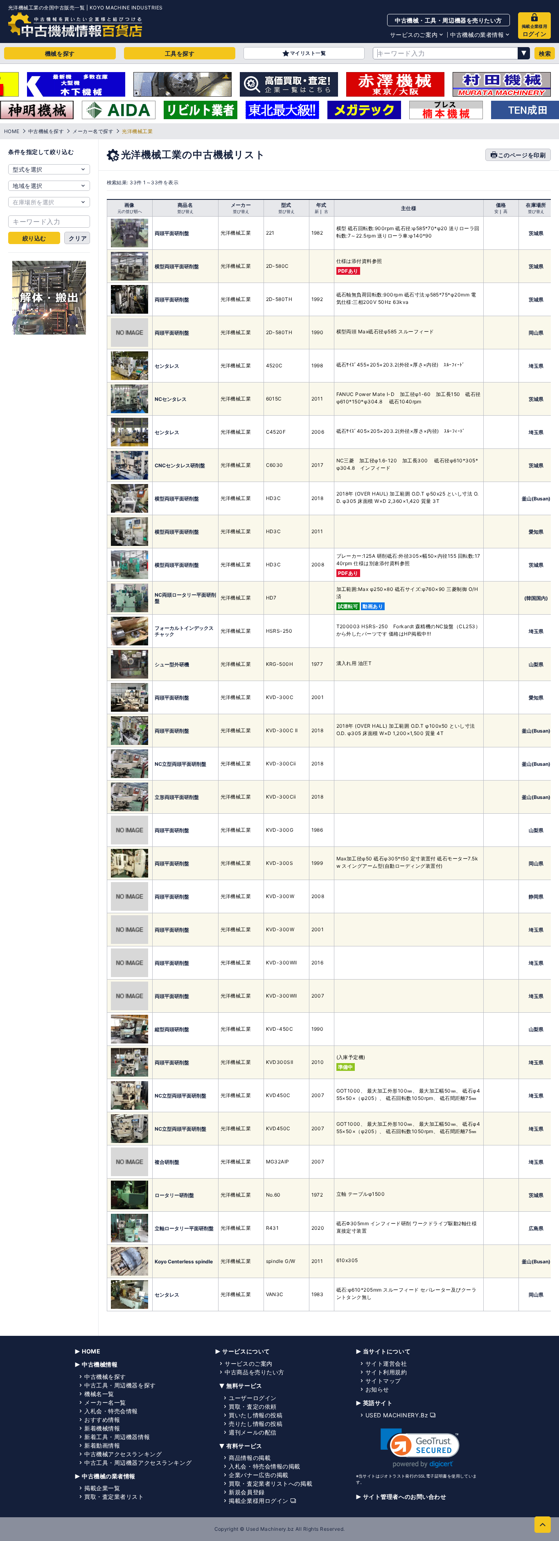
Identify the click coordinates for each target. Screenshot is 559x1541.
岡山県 (536, 333)
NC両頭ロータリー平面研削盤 (185, 598)
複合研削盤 (167, 1162)
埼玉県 (536, 366)
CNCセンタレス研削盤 (180, 465)
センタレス (167, 366)
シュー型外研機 (172, 664)
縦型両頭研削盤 (172, 1029)
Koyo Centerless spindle (184, 1261)
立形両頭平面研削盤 (177, 797)
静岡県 (536, 897)
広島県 (536, 1228)
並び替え (185, 211)
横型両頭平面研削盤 (177, 266)
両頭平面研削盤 (172, 233)
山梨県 (536, 664)
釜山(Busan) (536, 499)
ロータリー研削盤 (174, 1195)
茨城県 (536, 233)
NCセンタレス (171, 399)
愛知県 (536, 532)
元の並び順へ (129, 211)
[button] (420, 1448)
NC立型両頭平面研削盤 (180, 764)
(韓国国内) (536, 598)
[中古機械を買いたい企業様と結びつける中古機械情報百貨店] (75, 24)
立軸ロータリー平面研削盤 (184, 1228)
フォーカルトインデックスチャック (184, 631)
